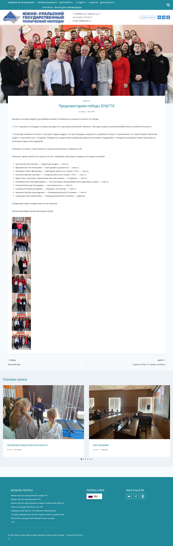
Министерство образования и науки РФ (29, 495)
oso (10, 450)
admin (83, 112)
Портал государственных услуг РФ (27, 507)
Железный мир (14, 362)
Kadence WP (16, 538)
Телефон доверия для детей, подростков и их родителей (37, 514)
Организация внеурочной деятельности (27, 445)
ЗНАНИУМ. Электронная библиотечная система (32, 518)
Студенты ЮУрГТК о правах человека (148, 362)
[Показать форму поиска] (145, 5)
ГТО (13, 522)
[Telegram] (164, 17)
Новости (93, 2)
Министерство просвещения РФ (26, 499)
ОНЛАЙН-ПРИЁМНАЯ (148, 17)
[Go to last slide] (7, 421)
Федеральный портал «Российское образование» (33, 510)
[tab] (81, 459)
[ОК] (168, 17)
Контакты (48, 7)
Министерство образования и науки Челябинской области (37, 503)
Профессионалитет (48, 2)
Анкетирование (101, 445)
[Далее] (165, 421)
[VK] (159, 17)
